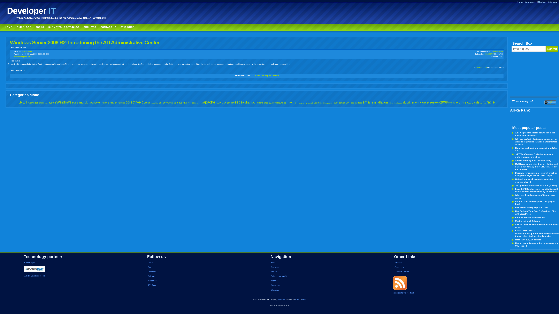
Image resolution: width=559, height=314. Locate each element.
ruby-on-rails (116, 102)
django (250, 102)
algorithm (409, 102)
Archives (90, 27)
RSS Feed (152, 285)
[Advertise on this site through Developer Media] (77, 269)
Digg (149, 267)
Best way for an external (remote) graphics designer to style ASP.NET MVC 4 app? (536, 174)
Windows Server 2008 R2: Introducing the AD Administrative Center (84, 43)
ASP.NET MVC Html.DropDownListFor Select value (537, 225)
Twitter (150, 263)
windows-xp (280, 102)
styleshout (281, 299)
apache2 (329, 103)
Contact (542, 2)
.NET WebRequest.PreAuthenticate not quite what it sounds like (534, 155)
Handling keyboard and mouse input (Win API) (536, 149)
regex (239, 102)
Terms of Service (402, 272)
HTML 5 (297, 299)
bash (475, 102)
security (231, 102)
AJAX (218, 102)
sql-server (164, 102)
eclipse (391, 103)
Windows (64, 102)
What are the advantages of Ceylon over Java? (535, 196)
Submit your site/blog (63, 27)
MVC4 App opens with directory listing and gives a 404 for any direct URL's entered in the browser (536, 167)
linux (46, 103)
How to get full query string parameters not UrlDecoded (536, 244)
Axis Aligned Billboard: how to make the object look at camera (535, 134)
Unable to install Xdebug (527, 221)
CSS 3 (304, 299)
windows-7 (97, 102)
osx (224, 102)
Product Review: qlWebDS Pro (530, 217)
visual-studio (398, 103)
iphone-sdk (309, 103)
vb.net (316, 103)
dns (481, 103)
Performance (262, 102)
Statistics (127, 27)
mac (289, 102)
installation (380, 102)
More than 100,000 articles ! (529, 240)
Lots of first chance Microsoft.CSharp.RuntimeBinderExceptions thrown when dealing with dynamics (537, 233)
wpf (171, 103)
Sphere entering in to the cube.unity (533, 160)
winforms (451, 103)
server (342, 102)
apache (209, 102)
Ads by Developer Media (34, 276)
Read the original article (23, 57)
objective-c (134, 102)
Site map (552, 2)
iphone (41, 103)
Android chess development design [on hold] (535, 202)
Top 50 (40, 27)
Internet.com (27, 51)
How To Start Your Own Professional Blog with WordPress (535, 212)
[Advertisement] (534, 75)
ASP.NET (33, 102)
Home (520, 2)
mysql (75, 102)
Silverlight (322, 103)
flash (335, 102)
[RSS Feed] (400, 290)
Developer (31, 10)
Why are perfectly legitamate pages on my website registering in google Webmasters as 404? (536, 142)
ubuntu (147, 102)
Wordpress (152, 281)
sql (90, 103)
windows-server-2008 (431, 102)
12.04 (271, 102)
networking (154, 103)
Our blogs (24, 27)
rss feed (410, 293)
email (367, 102)
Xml (201, 103)
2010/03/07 (489, 54)
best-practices (356, 103)
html (105, 102)
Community (530, 2)
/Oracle (489, 102)
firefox (466, 102)
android (83, 102)
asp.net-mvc (180, 102)
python (52, 102)
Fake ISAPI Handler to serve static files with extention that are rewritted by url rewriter (536, 190)
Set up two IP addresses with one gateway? (537, 185)
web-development (299, 103)
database (195, 103)
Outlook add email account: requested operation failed (534, 180)
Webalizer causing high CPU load (531, 207)
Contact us (108, 27)
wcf (458, 102)
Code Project (29, 263)
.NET (23, 102)
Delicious (151, 276)
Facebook (152, 272)
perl (347, 102)
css (123, 103)
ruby (189, 103)
